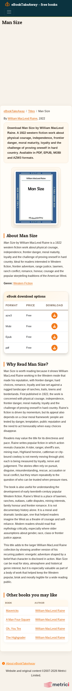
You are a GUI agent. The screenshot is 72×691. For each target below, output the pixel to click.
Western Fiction (23, 283)
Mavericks (12, 610)
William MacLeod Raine (22, 118)
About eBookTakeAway (20, 663)
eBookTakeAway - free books (33, 4)
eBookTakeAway (14, 111)
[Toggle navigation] (9, 11)
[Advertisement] (36, 65)
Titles (31, 111)
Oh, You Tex (13, 628)
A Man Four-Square (18, 619)
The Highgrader (16, 637)
